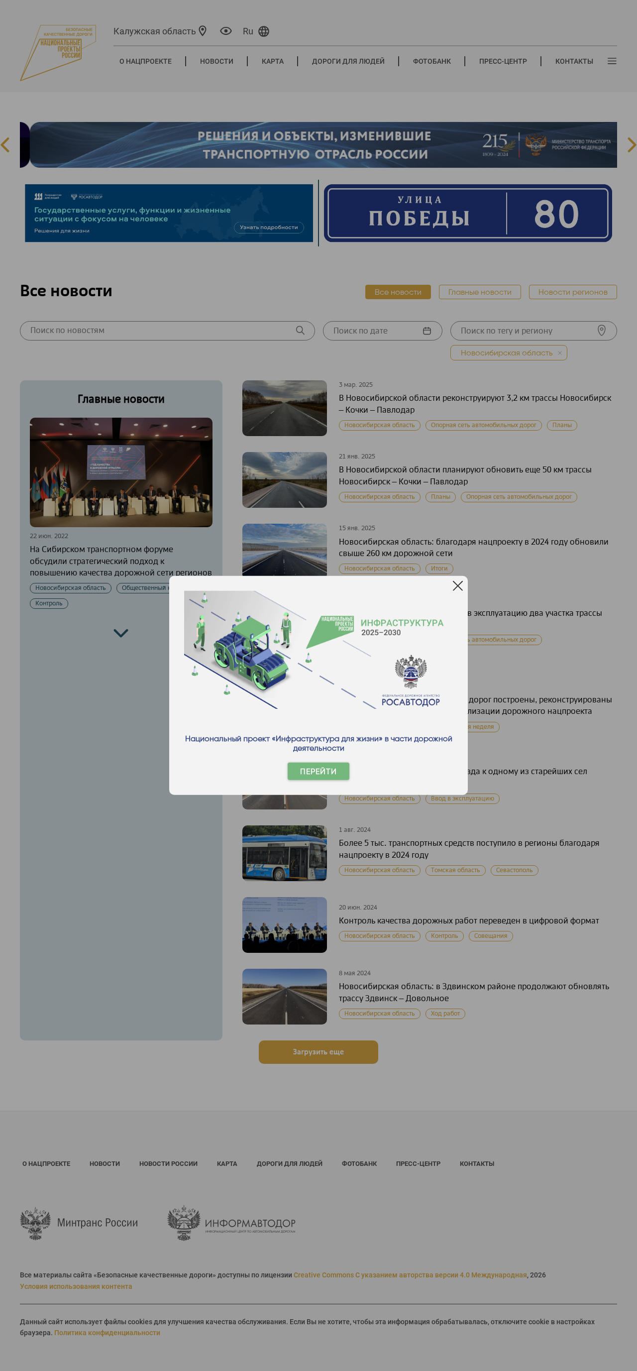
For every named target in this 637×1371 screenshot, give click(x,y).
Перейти (318, 771)
